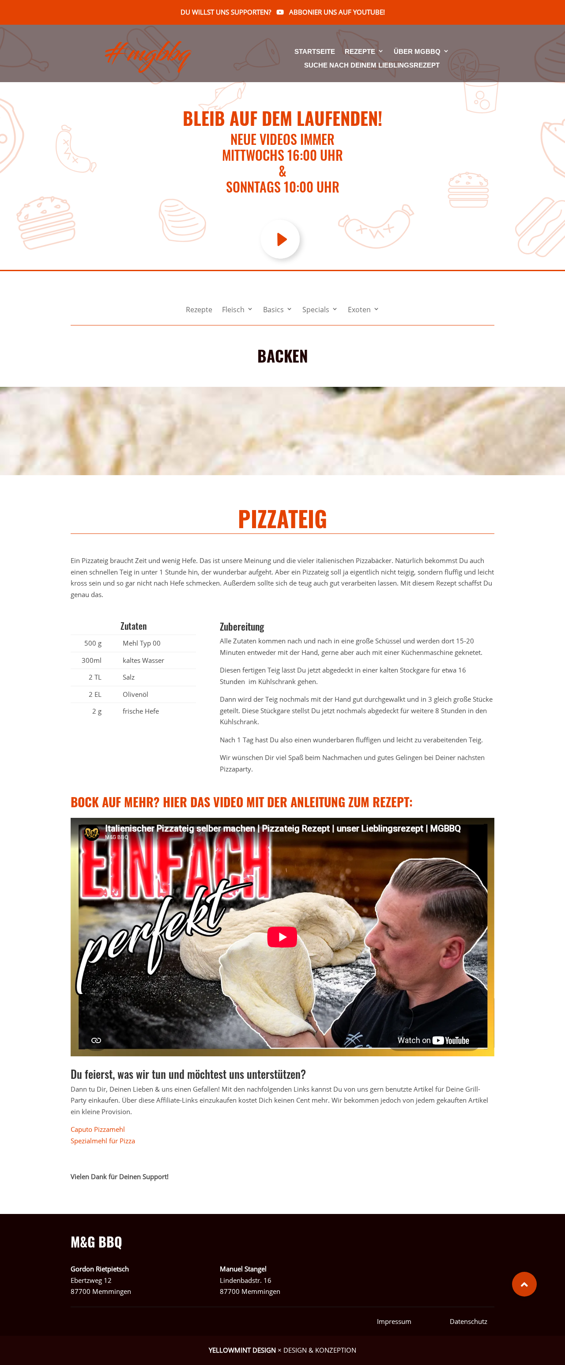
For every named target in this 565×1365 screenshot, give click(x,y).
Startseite (314, 52)
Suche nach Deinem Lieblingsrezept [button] (372, 65)
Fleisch (233, 310)
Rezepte (360, 52)
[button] (524, 1284)
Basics (273, 310)
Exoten (359, 310)
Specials (315, 310)
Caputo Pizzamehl (98, 1129)
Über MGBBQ (417, 52)
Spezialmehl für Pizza (103, 1140)
